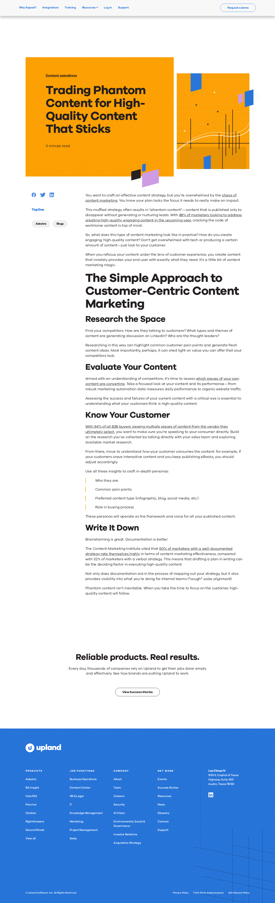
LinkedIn (210, 794)
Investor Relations (125, 834)
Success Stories (168, 788)
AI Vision (119, 813)
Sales (73, 838)
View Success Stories (137, 692)
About (118, 779)
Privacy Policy (181, 892)
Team (117, 788)
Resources (89, 7)
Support (163, 830)
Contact (163, 821)
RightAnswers (35, 821)
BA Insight (32, 788)
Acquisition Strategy (127, 843)
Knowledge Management (86, 813)
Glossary (163, 813)
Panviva (31, 804)
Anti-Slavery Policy (238, 892)
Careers (119, 796)
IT (71, 804)
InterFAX (31, 796)
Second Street (35, 830)
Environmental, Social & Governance (129, 824)
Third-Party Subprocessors (208, 892)
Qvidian (31, 813)
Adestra (41, 224)
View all (31, 838)
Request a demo (238, 8)
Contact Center (80, 788)
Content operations (61, 75)
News (161, 804)
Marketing (76, 821)
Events (162, 779)
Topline (38, 209)
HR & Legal (77, 796)
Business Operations (83, 779)
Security (119, 804)
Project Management (84, 830)
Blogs (60, 224)
